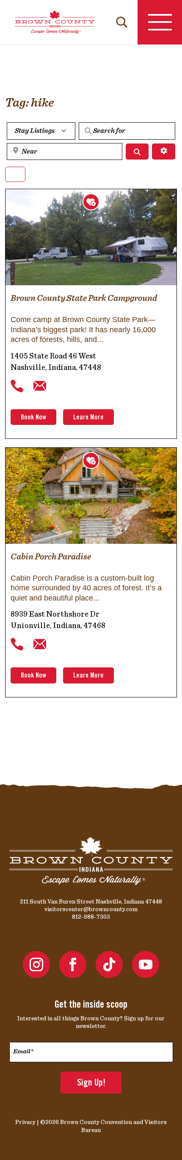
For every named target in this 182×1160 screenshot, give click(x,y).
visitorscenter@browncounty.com (91, 909)
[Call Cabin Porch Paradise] (17, 644)
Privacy (25, 1122)
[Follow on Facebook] (72, 964)
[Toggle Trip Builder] (91, 201)
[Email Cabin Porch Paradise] (39, 644)
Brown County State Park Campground (84, 298)
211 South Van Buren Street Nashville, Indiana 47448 (91, 901)
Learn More (88, 417)
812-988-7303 (91, 916)
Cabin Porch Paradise (51, 556)
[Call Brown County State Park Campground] (17, 386)
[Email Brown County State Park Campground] (39, 386)
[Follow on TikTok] (109, 964)
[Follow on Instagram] (36, 964)
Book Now (33, 417)
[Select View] (15, 174)
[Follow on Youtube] (145, 964)
